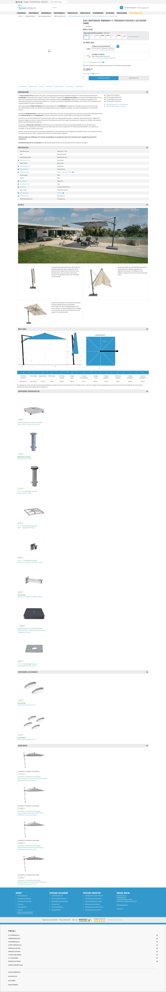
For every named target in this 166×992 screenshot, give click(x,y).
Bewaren (133, 78)
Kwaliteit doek (24, 196)
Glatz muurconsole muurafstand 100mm (30, 562)
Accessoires (110, 13)
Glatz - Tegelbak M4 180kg (26, 527)
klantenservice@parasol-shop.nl (127, 901)
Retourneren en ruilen (25, 901)
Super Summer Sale (135, 13)
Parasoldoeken (122, 13)
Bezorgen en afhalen (24, 898)
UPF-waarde (24, 193)
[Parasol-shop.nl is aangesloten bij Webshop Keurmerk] (85, 920)
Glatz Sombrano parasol (58, 898)
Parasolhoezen (85, 13)
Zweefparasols (34, 13)
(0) (132, 7)
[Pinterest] (19, 2)
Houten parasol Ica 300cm (93, 910)
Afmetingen (79, 86)
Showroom (44, 2)
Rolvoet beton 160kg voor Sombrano (29, 424)
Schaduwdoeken (98, 13)
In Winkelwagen (104, 78)
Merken (20, 910)
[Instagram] (21, 2)
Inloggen (26, 2)
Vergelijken (88, 26)
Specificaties (32, 86)
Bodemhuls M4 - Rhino (25, 458)
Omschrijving (22, 86)
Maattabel (48, 86)
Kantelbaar (23, 181)
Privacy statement (65, 920)
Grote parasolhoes (57, 907)
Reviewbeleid (22, 907)
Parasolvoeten (72, 13)
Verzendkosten (88, 73)
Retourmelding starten (25, 912)
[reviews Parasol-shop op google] (99, 921)
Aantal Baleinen (25, 166)
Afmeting (23, 187)
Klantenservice (35, 2)
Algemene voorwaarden (50, 920)
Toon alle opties (133, 36)
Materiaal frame (25, 160)
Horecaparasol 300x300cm (93, 898)
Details (41, 86)
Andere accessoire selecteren (106, 58)
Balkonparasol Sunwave (92, 904)
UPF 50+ (59, 193)
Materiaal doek (24, 172)
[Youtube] (17, 2)
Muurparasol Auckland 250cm (94, 907)
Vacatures (120, 909)
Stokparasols (21, 13)
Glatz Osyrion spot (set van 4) (26, 739)
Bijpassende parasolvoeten (28, 391)
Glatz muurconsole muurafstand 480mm (30, 596)
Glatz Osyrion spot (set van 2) (26, 705)
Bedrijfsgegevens (122, 905)
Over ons (20, 904)
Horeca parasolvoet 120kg (93, 901)
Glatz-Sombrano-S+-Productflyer (117, 104)
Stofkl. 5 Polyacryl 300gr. (64, 172)
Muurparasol (55, 904)
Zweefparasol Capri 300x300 (94, 895)
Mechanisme (24, 169)
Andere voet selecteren (107, 50)
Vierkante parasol (57, 895)
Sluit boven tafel (25, 184)
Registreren (13, 985)
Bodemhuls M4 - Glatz (24, 493)
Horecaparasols (59, 13)
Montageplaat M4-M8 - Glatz (27, 666)
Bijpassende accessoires (27, 672)
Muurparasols (46, 13)
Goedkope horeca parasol (59, 901)
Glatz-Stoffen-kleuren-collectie (116, 106)
